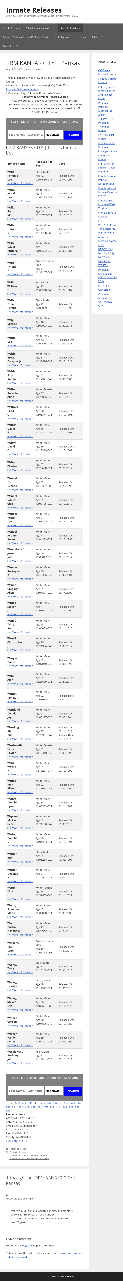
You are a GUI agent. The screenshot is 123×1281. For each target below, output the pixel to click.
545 (71, 1106)
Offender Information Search (40, 27)
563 (66, 1103)
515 (59, 1106)
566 (8, 1106)
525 (65, 1106)
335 (33, 1106)
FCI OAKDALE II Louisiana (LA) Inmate (28, 1155)
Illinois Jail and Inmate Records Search (107, 192)
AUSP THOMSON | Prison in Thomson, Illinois (105, 122)
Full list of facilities (70, 27)
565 (79, 1103)
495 (46, 1106)
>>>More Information (20, 183)
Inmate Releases (34, 10)
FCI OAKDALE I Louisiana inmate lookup (29, 1158)
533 (24, 1103)
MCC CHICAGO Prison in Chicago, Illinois (107, 147)
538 (55, 1103)
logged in (27, 1245)
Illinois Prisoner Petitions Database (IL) (107, 179)
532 (17, 1103)
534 (30, 1103)
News (83, 36)
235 (27, 1106)
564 (72, 1103)
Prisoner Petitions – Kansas (22, 89)
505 (52, 1106)
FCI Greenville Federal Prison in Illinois (106, 167)
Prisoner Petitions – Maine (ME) (105, 106)
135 (21, 1106)
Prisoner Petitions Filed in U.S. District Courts (26, 36)
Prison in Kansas (17, 1152)
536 (42, 1103)
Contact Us (8, 45)
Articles (95, 36)
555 (77, 1106)
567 (14, 1106)
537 (49, 1103)
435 (40, 1106)
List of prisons (62, 36)
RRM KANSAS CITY (16, 1141)
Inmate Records (11, 27)
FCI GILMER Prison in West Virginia (106, 204)
